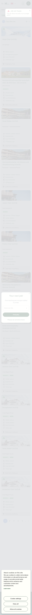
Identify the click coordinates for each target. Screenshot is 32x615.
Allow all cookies (16, 609)
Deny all (16, 604)
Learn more (7, 588)
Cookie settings (15, 598)
